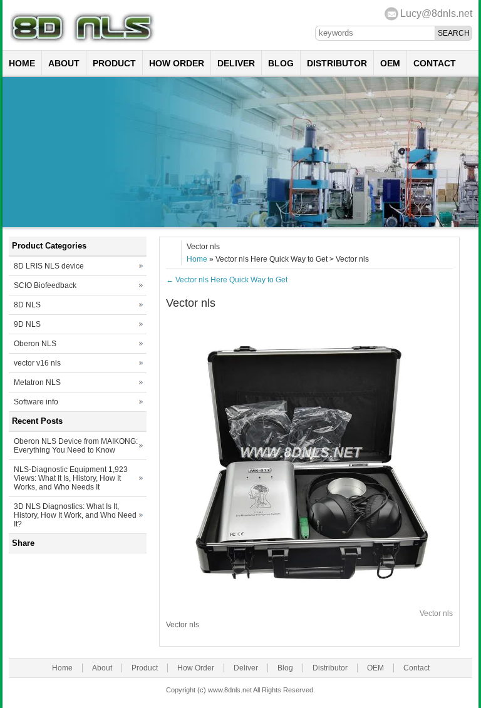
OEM (390, 63)
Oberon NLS (35, 343)
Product (114, 63)
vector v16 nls (37, 363)
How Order (176, 63)
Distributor (337, 63)
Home (22, 63)
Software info (36, 402)
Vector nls (436, 613)
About (64, 63)
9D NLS (27, 324)
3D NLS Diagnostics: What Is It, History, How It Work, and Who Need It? (75, 515)
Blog (281, 63)
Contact (434, 63)
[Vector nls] (309, 596)
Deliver (236, 63)
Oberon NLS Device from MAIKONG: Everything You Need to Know (76, 445)
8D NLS (27, 304)
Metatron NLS (37, 382)
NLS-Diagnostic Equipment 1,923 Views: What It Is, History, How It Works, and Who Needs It (71, 478)
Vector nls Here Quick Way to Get (226, 279)
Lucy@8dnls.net (436, 13)
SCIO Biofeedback (45, 285)
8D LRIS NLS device (49, 266)
